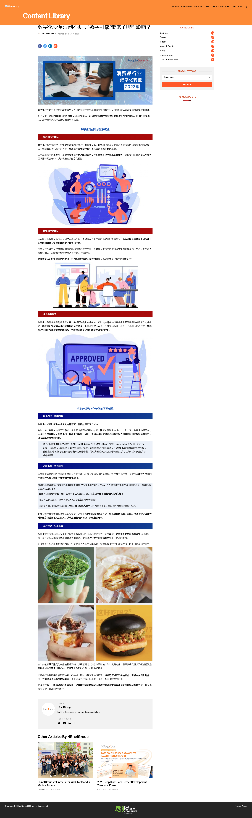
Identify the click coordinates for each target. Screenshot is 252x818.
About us (174, 7)
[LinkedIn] (69, 723)
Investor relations (220, 7)
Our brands (186, 7)
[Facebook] (75, 723)
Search (187, 84)
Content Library (46, 15)
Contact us (237, 7)
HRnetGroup (49, 34)
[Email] (64, 723)
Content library (201, 7)
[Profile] (59, 723)
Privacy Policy (241, 806)
